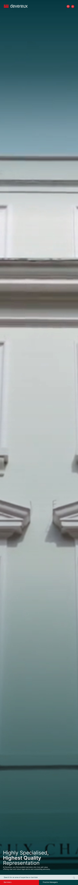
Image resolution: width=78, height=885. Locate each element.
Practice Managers (50, 882)
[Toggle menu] (72, 6)
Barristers (7, 882)
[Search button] (74, 878)
